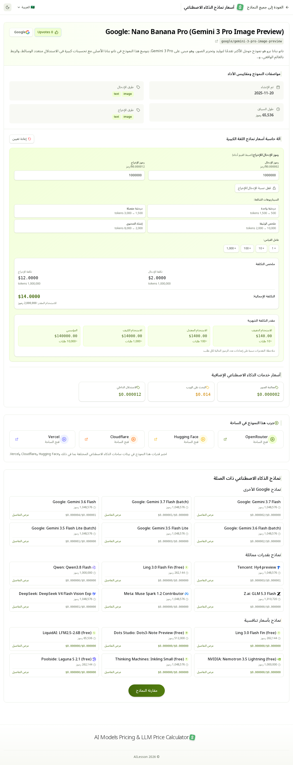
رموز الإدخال (269, 165)
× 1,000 (231, 248)
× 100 (247, 248)
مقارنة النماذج (146, 690)
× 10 (261, 248)
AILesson (141, 757)
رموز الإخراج (135, 165)
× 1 (274, 248)
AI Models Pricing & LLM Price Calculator (141, 737)
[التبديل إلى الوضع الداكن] (7, 7)
